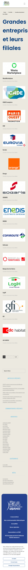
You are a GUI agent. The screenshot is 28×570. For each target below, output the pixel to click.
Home (5, 12)
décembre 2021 (6, 432)
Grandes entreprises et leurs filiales (10, 81)
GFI (3, 316)
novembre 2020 (6, 449)
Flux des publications (8, 480)
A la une (5, 464)
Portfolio (10, 12)
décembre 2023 (6, 429)
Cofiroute (5, 245)
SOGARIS (5, 197)
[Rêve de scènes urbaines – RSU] (8, 3)
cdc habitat (6, 340)
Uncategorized (7, 466)
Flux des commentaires (8, 482)
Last (16, 356)
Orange (5, 174)
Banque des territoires (9, 269)
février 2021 (6, 444)
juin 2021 (5, 439)
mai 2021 (5, 440)
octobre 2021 (6, 436)
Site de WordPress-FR (8, 483)
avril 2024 (5, 426)
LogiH (4, 292)
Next (12, 356)
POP (4, 126)
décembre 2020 (6, 447)
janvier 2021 (6, 445)
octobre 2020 (6, 450)
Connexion (5, 478)
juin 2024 (5, 424)
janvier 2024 (6, 427)
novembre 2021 (6, 434)
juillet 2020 (5, 452)
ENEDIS (5, 221)
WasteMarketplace (8, 78)
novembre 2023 (6, 431)
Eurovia (5, 150)
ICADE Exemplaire (7, 102)
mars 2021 (5, 442)
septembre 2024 (7, 422)
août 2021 (5, 437)
